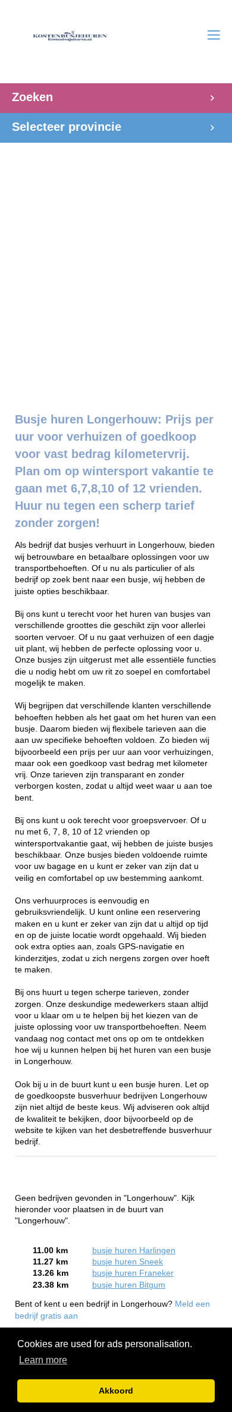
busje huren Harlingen (133, 1250)
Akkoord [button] (116, 1390)
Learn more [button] (43, 1360)
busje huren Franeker (133, 1273)
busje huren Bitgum (128, 1285)
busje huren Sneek (127, 1261)
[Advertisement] (116, 271)
